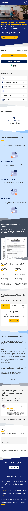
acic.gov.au (3, 504)
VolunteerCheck (14, 306)
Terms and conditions (12, 495)
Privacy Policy (3, 495)
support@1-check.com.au (14, 476)
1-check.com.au (4, 490)
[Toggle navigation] (25, 2)
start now (13, 320)
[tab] (14, 343)
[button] (12, 127)
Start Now (13, 55)
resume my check (13, 61)
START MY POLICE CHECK (9, 37)
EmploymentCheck (5, 306)
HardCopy (23, 306)
